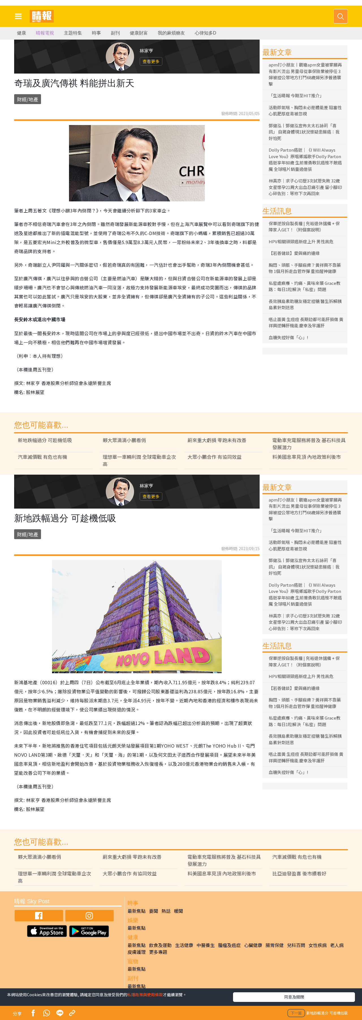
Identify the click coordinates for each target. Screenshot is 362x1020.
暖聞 (178, 910)
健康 (21, 33)
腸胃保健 (275, 945)
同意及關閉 (294, 997)
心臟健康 (253, 945)
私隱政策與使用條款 (145, 994)
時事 (96, 33)
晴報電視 (45, 33)
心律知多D (205, 33)
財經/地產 (27, 99)
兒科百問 (296, 945)
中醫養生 (206, 945)
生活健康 (184, 945)
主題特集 (73, 33)
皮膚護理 (137, 951)
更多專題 (158, 951)
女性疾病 (318, 945)
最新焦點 (137, 910)
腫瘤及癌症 (229, 945)
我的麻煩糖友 (171, 33)
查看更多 (151, 61)
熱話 (166, 910)
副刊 (115, 33)
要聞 (153, 910)
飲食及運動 (160, 945)
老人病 (337, 945)
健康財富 (139, 33)
